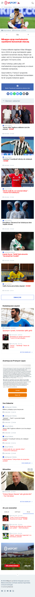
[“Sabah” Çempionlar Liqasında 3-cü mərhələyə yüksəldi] (6, 536)
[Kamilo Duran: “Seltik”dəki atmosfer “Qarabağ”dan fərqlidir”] (17, 241)
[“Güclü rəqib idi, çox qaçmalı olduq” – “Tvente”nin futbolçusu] (17, 177)
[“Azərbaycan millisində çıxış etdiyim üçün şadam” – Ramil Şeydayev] (6, 527)
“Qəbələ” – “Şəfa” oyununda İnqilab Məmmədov (14, 418)
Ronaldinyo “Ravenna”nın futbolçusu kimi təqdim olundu (17, 223)
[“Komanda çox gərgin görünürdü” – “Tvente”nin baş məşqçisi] (6, 337)
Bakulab (10, 587)
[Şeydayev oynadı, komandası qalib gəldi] (17, 317)
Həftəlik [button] (17, 512)
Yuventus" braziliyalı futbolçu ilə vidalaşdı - (17, 160)
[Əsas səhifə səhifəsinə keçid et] (2, 7)
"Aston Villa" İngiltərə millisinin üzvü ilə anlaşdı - (16, 128)
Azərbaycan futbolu (9, 252)
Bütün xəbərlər (25, 352)
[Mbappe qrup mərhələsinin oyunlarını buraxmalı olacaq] (17, 18)
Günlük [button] (6, 512)
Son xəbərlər (26, 463)
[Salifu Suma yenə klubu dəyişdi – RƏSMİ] (17, 273)
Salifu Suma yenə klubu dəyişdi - (16, 286)
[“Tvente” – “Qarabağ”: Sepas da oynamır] (6, 346)
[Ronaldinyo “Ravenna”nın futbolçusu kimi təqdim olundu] (17, 209)
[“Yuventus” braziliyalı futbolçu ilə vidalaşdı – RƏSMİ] (17, 146)
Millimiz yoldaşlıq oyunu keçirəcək (13, 409)
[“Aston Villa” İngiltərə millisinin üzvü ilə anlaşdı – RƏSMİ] (17, 114)
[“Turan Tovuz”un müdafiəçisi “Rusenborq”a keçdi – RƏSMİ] (6, 518)
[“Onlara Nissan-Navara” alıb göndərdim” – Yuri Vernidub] (17, 481)
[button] (32, 2)
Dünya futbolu (7, 30)
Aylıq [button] (28, 512)
